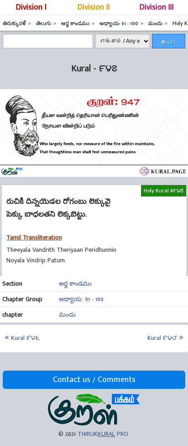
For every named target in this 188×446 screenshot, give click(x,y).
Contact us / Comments (94, 380)
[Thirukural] (94, 423)
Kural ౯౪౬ (25, 338)
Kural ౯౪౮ (162, 338)
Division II (94, 7)
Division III (157, 7)
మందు (67, 314)
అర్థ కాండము (75, 283)
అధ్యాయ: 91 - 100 (81, 299)
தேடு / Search (169, 43)
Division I (31, 7)
